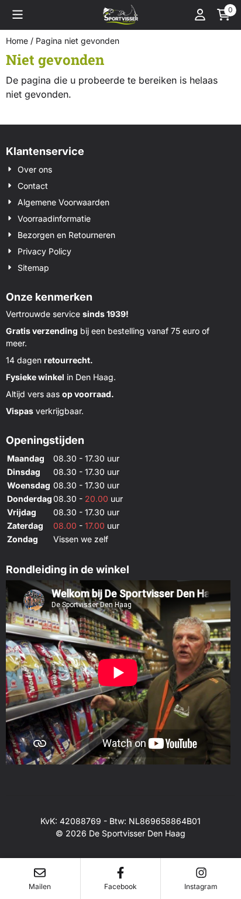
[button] (17, 14)
